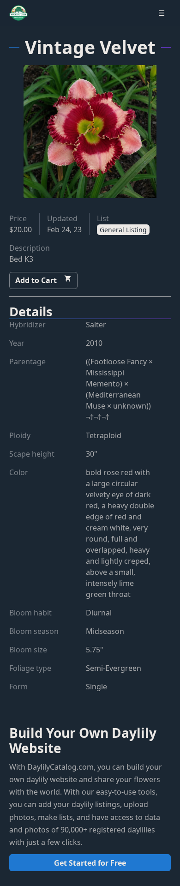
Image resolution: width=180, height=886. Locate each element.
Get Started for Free (90, 863)
